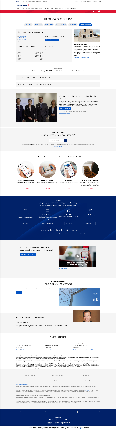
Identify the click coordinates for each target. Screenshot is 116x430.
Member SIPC (87, 390)
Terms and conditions (58, 146)
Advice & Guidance (49, 24)
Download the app (90, 223)
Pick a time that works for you (29, 254)
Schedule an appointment (51, 40)
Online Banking (83, 233)
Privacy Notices (80, 428)
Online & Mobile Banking (61, 24)
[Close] (114, 427)
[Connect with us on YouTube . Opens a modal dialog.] (66, 419)
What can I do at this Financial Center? (81, 57)
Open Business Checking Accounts (66, 233)
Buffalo (30, 14)
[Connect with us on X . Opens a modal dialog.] (63, 419)
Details (22, 349)
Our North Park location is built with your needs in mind (58, 77)
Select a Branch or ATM (94, 11)
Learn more (26, 188)
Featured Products (72, 24)
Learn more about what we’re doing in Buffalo (25, 329)
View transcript (64, 268)
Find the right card (26, 223)
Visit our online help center (64, 113)
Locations (21, 14)
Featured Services (38, 24)
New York (26, 14)
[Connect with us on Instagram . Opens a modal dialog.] (53, 419)
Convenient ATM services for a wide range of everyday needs (58, 84)
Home (17, 14)
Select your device (54, 140)
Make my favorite (22, 41)
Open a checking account (47, 223)
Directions (18, 349)
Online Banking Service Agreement (22, 384)
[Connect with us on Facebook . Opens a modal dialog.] (50, 419)
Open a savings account (21, 233)
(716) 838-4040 (22, 39)
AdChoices (74, 411)
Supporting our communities (85, 24)
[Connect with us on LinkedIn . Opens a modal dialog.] (56, 419)
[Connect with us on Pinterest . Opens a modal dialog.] (59, 419)
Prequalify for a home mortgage (44, 233)
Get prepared (69, 223)
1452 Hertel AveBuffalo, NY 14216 (23, 37)
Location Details (28, 24)
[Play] (77, 256)
